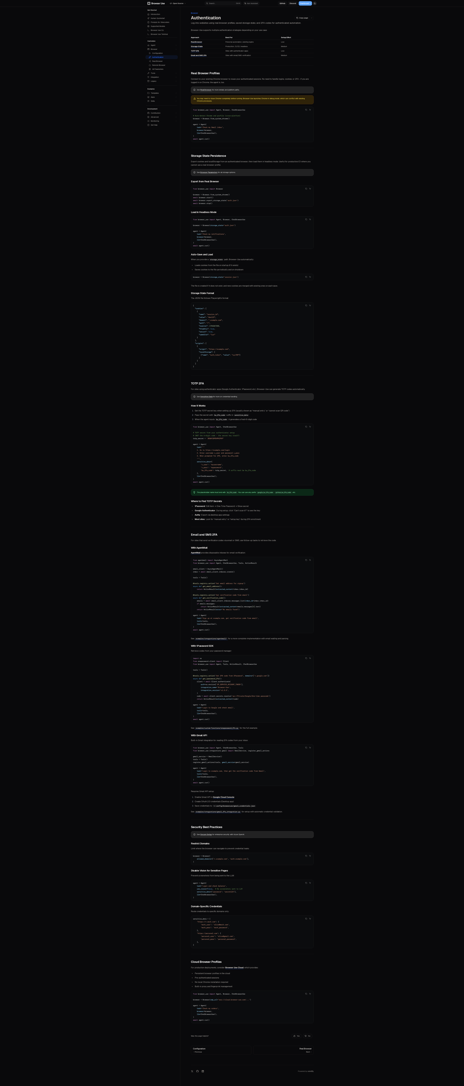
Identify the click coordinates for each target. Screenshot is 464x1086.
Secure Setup (206, 834)
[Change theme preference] (315, 3)
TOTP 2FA (195, 51)
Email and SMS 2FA (199, 55)
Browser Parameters (208, 172)
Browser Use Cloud (234, 967)
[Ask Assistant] (310, 109)
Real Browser (196, 42)
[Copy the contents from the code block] (306, 109)
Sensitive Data (206, 397)
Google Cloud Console (223, 797)
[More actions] (312, 18)
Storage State (197, 46)
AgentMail (195, 552)
